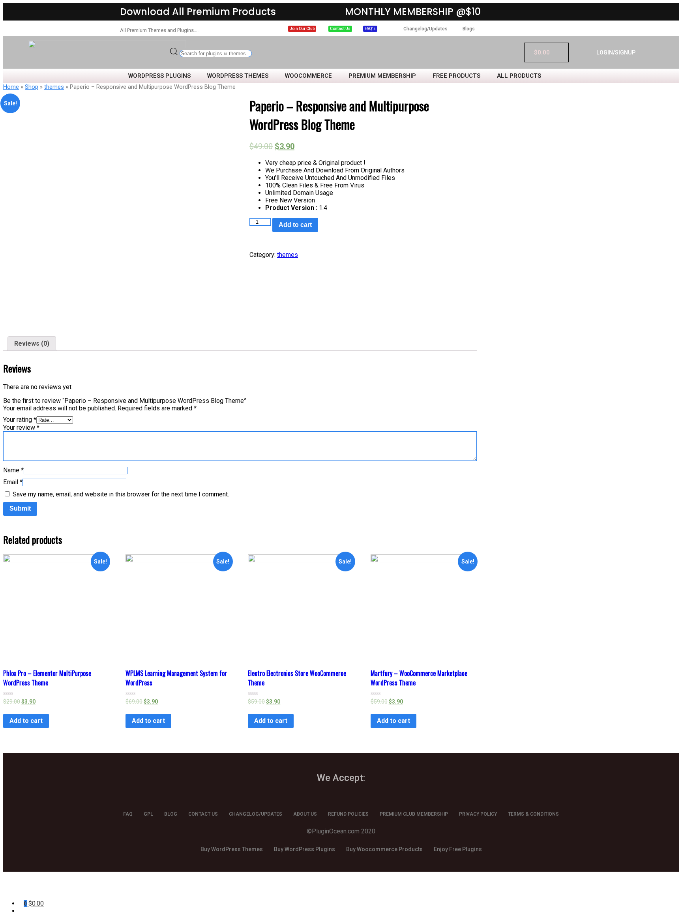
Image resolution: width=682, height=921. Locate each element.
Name (13, 470)
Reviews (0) (31, 343)
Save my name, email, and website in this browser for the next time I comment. (121, 494)
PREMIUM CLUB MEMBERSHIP (414, 814)
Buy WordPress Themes (231, 849)
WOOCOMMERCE (308, 76)
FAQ (128, 814)
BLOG (170, 814)
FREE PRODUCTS (456, 76)
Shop (31, 86)
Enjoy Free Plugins (458, 849)
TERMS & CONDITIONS (533, 814)
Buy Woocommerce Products (384, 849)
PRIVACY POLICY (478, 814)
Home (11, 86)
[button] (302, 29)
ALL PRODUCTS (519, 76)
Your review (21, 427)
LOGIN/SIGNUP (615, 52)
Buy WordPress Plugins (304, 849)
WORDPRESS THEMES (237, 76)
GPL (148, 814)
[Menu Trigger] (48, 888)
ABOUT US (305, 814)
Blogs (469, 28)
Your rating (19, 419)
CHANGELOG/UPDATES (255, 814)
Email (12, 482)
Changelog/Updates (425, 28)
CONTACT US (203, 814)
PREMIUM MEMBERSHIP (382, 76)
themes (54, 86)
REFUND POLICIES (348, 814)
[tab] (31, 343)
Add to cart (295, 224)
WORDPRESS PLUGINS (159, 76)
